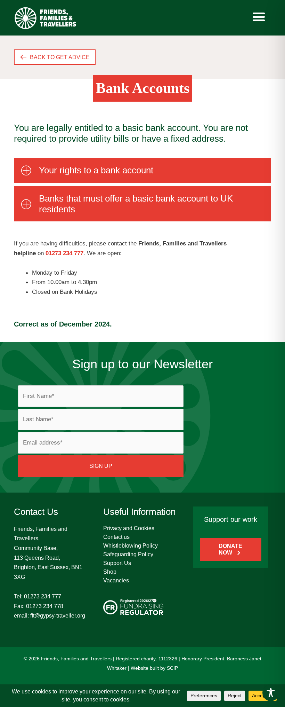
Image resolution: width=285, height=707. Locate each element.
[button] (142, 170)
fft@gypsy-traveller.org (57, 616)
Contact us (116, 537)
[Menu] (258, 17)
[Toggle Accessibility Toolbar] (271, 693)
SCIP (172, 668)
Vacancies (116, 580)
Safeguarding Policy (128, 554)
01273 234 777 (42, 596)
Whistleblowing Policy (130, 546)
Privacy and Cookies (128, 528)
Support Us (117, 563)
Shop (109, 572)
